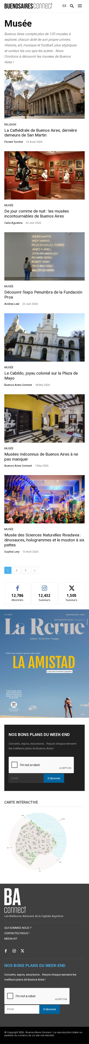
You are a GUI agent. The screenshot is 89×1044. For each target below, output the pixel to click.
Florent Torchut (13, 141)
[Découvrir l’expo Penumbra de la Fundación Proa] (44, 256)
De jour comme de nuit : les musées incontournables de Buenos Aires (36, 214)
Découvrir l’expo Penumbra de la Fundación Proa (43, 295)
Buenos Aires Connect (18, 384)
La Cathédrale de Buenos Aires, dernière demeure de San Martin (40, 133)
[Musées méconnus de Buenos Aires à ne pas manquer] (44, 418)
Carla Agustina (13, 222)
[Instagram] (14, 951)
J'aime (17, 586)
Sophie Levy (11, 551)
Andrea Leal (11, 303)
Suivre (44, 586)
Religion (10, 124)
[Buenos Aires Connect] (28, 6)
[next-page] (34, 570)
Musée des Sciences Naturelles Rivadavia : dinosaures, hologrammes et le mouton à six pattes (44, 540)
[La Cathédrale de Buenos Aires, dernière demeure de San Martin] (44, 94)
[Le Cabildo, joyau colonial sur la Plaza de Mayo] (44, 337)
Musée (8, 205)
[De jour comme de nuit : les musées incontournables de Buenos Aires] (44, 175)
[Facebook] (6, 951)
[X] (22, 951)
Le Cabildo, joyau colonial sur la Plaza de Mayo (41, 376)
